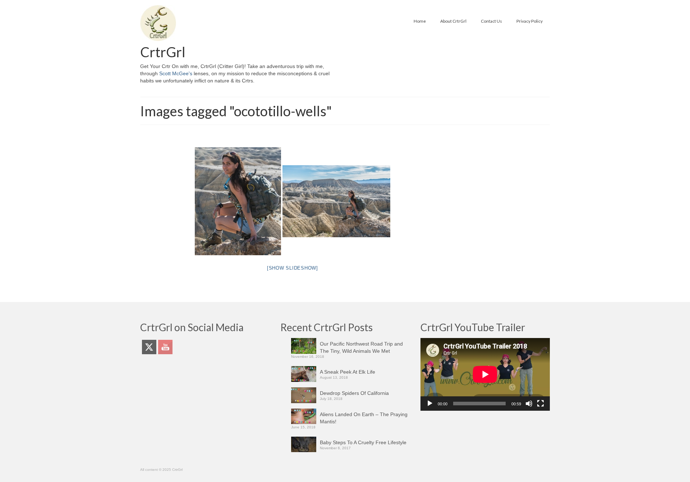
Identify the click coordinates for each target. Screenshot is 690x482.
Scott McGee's (175, 73)
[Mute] (529, 403)
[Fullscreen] (540, 403)
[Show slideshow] (292, 268)
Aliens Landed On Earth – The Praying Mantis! (364, 417)
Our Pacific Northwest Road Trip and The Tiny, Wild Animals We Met (361, 347)
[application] (485, 374)
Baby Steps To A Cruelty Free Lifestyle (363, 442)
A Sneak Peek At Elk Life (347, 372)
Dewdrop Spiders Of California (354, 393)
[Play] (429, 403)
